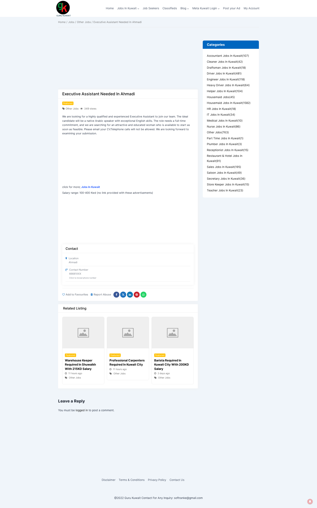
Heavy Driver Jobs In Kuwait (228, 85)
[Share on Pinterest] (137, 295)
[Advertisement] (128, 65)
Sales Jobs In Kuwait (224, 167)
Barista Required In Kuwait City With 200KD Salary (171, 364)
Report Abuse (102, 294)
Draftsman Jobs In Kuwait (226, 67)
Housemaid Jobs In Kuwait (228, 103)
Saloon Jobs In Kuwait (224, 172)
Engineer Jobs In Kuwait (226, 79)
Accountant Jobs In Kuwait (228, 55)
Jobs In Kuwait (90, 187)
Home (110, 8)
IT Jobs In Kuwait (221, 114)
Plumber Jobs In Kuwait (224, 144)
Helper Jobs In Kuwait (225, 91)
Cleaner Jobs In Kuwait (225, 61)
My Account (251, 8)
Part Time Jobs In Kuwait (225, 138)
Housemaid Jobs (221, 97)
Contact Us (177, 480)
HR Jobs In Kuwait (221, 108)
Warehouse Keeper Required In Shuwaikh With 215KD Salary (80, 364)
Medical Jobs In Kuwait (225, 120)
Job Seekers (151, 8)
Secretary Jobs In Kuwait (226, 178)
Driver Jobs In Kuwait (224, 73)
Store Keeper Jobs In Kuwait (228, 184)
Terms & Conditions (132, 480)
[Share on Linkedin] (130, 295)
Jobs (71, 22)
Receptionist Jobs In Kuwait (227, 150)
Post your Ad (231, 8)
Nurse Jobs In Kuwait (223, 126)
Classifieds (169, 8)
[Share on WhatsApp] (143, 295)
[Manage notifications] (310, 501)
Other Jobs (84, 22)
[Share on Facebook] (116, 295)
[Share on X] (123, 295)
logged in (82, 410)
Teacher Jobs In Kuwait (225, 190)
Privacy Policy (157, 480)
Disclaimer (108, 480)
